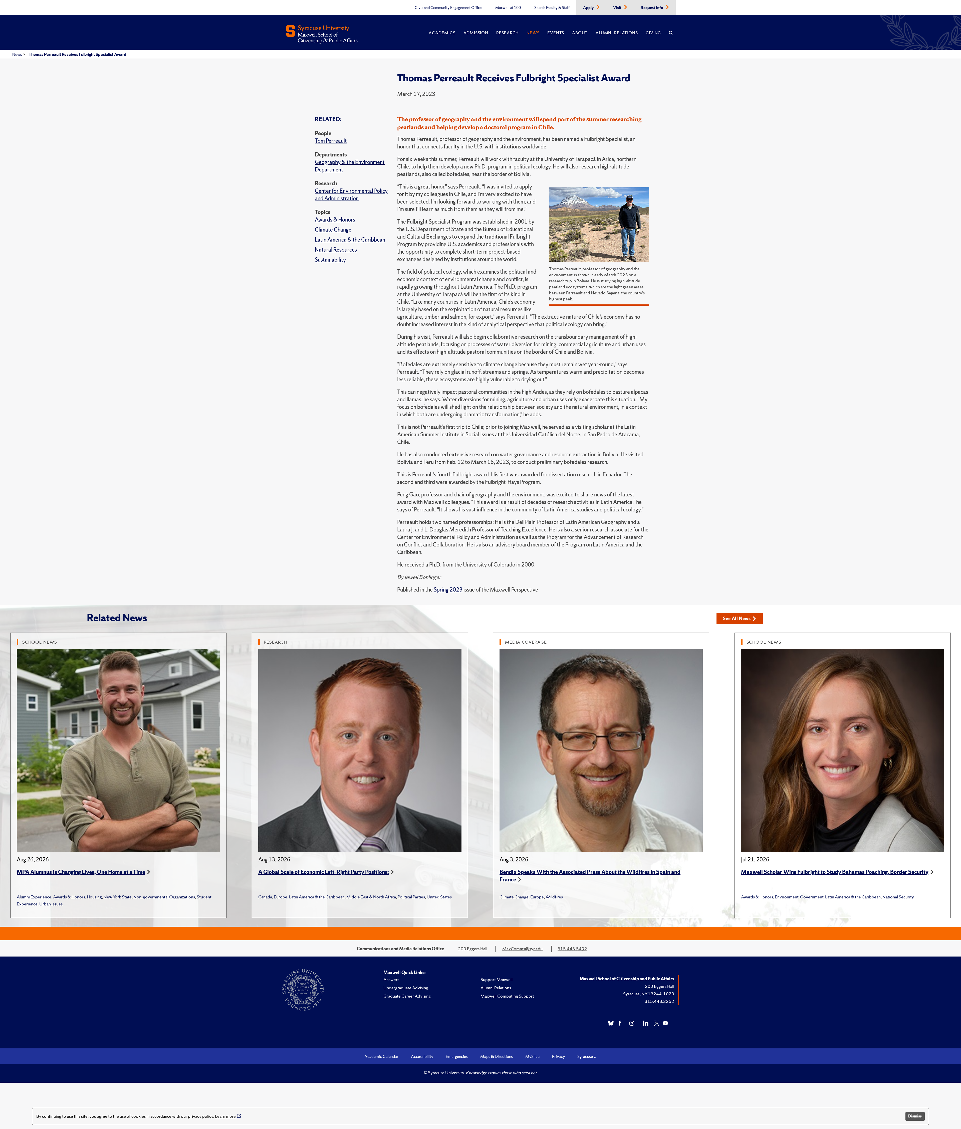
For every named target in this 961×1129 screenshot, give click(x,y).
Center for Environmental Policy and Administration (351, 194)
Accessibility (422, 1056)
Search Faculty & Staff (552, 7)
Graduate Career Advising (407, 996)
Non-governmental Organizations (164, 897)
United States (439, 897)
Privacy (558, 1056)
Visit (617, 7)
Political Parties (411, 897)
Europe (280, 897)
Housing (94, 897)
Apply (589, 7)
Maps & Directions (496, 1056)
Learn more (225, 1116)
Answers (391, 979)
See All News (737, 618)
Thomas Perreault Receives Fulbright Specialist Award (77, 54)
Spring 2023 (448, 589)
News (533, 33)
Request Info (652, 7)
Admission (475, 33)
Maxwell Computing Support (507, 996)
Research (507, 33)
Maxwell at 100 (508, 7)
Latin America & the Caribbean (350, 239)
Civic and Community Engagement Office (448, 7)
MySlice (532, 1056)
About (580, 33)
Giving (653, 33)
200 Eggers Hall (659, 986)
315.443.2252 (659, 1001)
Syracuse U (587, 1056)
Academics (442, 33)
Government (811, 897)
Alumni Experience (34, 897)
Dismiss (915, 1116)
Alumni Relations (617, 33)
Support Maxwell (496, 979)
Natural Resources (336, 249)
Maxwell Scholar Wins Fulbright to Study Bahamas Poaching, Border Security (834, 872)
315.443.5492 (572, 949)
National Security (898, 897)
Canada (265, 897)
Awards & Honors (335, 219)
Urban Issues (51, 904)
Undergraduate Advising (405, 988)
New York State (118, 897)
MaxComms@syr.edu (522, 949)
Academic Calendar (381, 1056)
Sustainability (330, 259)
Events (555, 33)
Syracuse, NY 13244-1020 (648, 994)
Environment (786, 897)
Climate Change (333, 229)
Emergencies (457, 1056)
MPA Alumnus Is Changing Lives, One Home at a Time (81, 872)
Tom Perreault (331, 140)
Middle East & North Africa (371, 897)
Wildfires (554, 897)
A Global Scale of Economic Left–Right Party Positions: (323, 872)
